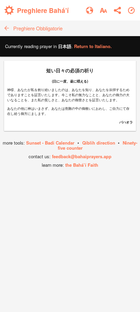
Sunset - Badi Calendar (50, 142)
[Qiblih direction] (131, 10)
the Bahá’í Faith (81, 165)
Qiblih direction (98, 142)
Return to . (93, 46)
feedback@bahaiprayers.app (81, 156)
